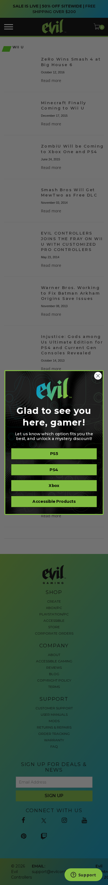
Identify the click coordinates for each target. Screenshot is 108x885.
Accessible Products (53, 501)
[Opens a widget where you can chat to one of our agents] (83, 875)
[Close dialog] (98, 376)
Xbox (54, 485)
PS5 (54, 453)
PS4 (54, 469)
